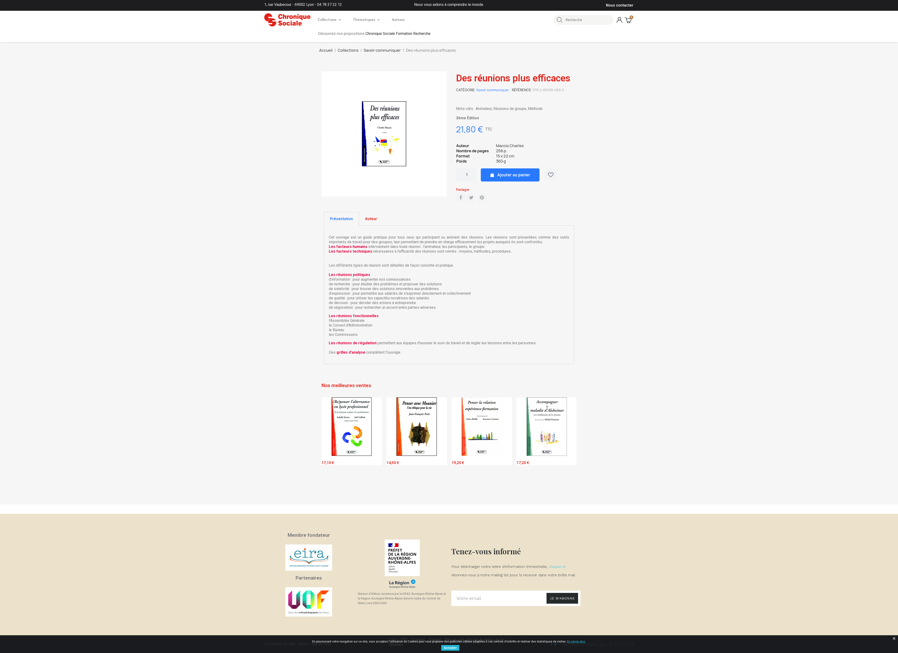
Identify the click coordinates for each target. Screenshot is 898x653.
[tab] (341, 219)
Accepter (450, 647)
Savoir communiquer (492, 90)
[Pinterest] (481, 197)
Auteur (371, 219)
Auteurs (398, 20)
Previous (328, 450)
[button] (327, 141)
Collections (327, 20)
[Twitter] (471, 197)
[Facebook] (460, 197)
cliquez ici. (557, 566)
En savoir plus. (576, 641)
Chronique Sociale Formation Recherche (398, 33)
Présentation (341, 219)
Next (569, 450)
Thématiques (364, 20)
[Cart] (628, 20)
